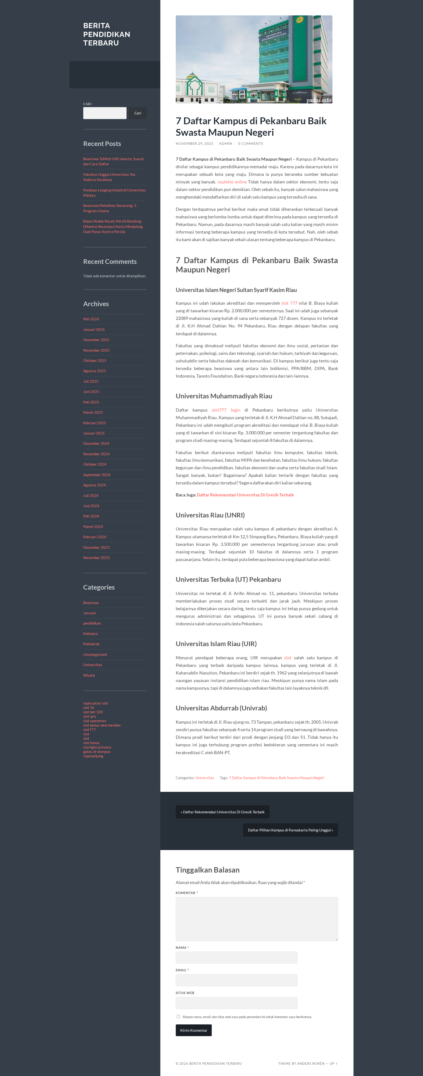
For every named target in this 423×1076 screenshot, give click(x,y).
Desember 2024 (96, 443)
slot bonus (91, 742)
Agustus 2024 (94, 485)
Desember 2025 (96, 339)
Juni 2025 (91, 391)
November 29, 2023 (194, 144)
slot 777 (289, 303)
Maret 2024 (93, 526)
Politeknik (91, 644)
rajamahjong (93, 756)
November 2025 (96, 350)
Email (182, 970)
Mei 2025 (91, 402)
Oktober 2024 (94, 464)
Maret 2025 (93, 412)
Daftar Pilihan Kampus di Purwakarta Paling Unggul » (290, 830)
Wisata (89, 675)
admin (225, 144)
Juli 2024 (90, 495)
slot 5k (88, 707)
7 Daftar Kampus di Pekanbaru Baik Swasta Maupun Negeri (276, 777)
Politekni (90, 633)
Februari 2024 (94, 537)
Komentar (187, 893)
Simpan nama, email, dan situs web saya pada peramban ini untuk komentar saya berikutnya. (247, 1017)
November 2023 (96, 557)
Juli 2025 (90, 381)
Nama (182, 948)
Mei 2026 (91, 319)
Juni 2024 (91, 506)
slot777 (89, 729)
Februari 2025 (94, 423)
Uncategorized (95, 654)
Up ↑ (334, 1063)
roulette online (232, 181)
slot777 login (226, 410)
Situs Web (185, 993)
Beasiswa (91, 602)
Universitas (92, 664)
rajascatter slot (95, 703)
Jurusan (89, 613)
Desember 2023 (96, 547)
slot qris (89, 716)
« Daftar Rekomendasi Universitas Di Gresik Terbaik (223, 812)
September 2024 (96, 474)
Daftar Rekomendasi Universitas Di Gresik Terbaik (245, 494)
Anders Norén (311, 1063)
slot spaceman (94, 720)
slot (86, 734)
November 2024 (96, 454)
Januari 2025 (94, 433)
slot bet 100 (93, 712)
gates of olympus (96, 751)
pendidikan (92, 623)
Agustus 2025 (94, 371)
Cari (87, 104)
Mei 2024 (91, 516)
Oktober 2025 (94, 360)
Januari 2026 (94, 329)
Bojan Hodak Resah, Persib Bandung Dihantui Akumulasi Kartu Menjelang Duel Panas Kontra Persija (113, 226)
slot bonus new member (102, 725)
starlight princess (97, 747)
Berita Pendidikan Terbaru (106, 34)
